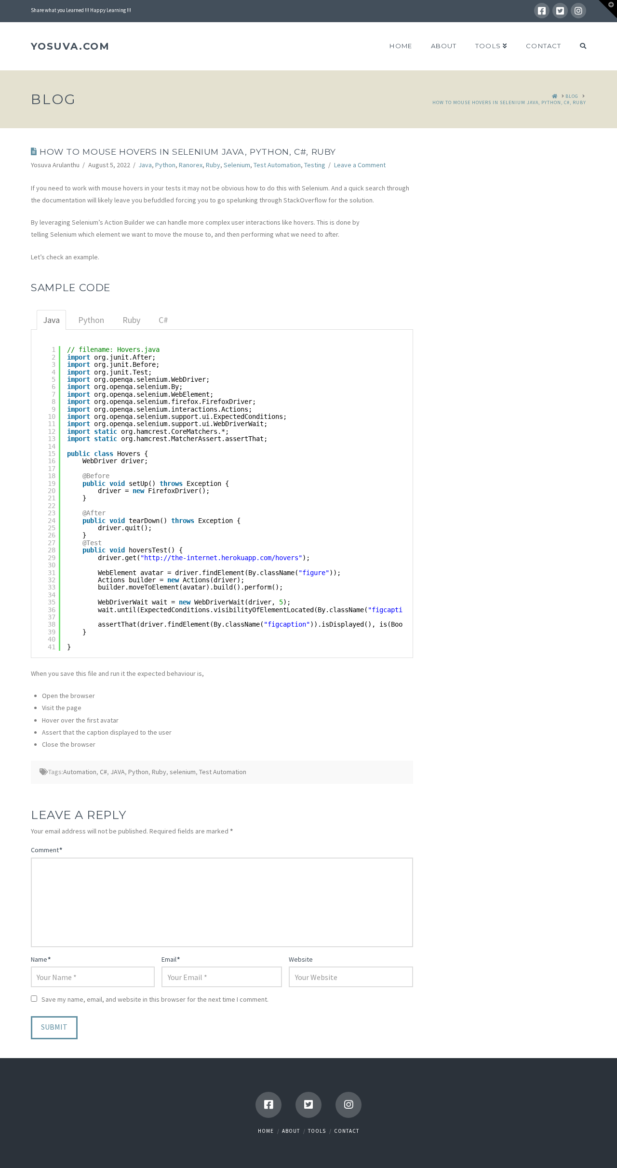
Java (145, 165)
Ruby (213, 165)
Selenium (237, 165)
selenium (183, 771)
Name (41, 959)
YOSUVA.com (70, 46)
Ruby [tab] (131, 319)
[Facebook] (542, 10)
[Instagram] (578, 10)
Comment (46, 850)
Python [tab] (91, 319)
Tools (317, 1131)
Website (301, 959)
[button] (608, 9)
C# (103, 771)
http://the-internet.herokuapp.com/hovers (221, 558)
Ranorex (190, 165)
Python (165, 165)
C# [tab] (163, 319)
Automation (79, 771)
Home (266, 1131)
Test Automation (277, 165)
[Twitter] (560, 10)
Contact (346, 1131)
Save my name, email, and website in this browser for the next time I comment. (154, 999)
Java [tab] (51, 319)
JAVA (117, 771)
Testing (314, 165)
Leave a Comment (360, 165)
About (291, 1131)
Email (170, 959)
